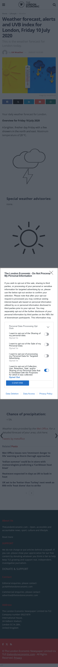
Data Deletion (12, 393)
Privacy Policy (45, 393)
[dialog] (29, 333)
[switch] (46, 334)
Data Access (29, 393)
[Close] (52, 274)
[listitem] (29, 327)
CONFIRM (17, 383)
